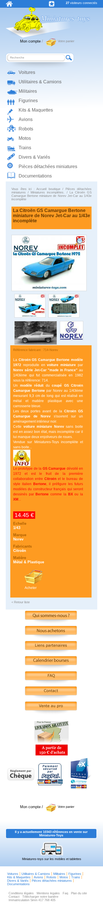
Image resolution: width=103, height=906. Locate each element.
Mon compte (30, 41)
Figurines (28, 100)
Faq (65, 893)
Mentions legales (48, 893)
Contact (14, 896)
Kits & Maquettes (36, 110)
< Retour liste (20, 602)
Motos (25, 138)
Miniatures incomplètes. (47, 192)
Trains (25, 147)
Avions (26, 119)
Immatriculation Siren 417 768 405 (32, 900)
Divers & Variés (34, 157)
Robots (26, 128)
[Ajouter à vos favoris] (52, 4)
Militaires (28, 91)
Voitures (27, 72)
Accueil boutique (48, 189)
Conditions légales (21, 893)
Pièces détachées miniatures (48, 166)
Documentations (35, 175)
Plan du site (79, 893)
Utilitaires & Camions (40, 81)
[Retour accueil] (9, 5)
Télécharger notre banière (40, 896)
